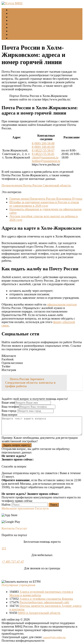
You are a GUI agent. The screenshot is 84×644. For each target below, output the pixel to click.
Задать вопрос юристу (16, 445)
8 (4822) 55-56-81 (43, 154)
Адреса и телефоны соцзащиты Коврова (46, 598)
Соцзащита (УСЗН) (22, 17)
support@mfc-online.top (54, 637)
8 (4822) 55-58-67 (43, 150)
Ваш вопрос (10, 414)
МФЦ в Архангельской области (39, 612)
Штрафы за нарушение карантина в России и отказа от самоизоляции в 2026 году (44, 204)
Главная (14, 10)
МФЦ (13, 13)
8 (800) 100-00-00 (43, 147)
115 (4, 548)
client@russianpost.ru (45, 157)
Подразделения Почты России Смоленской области (36, 185)
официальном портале (62, 304)
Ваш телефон (10, 406)
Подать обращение (21, 31)
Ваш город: (9, 410)
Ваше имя (8, 402)
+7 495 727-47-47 (13, 561)
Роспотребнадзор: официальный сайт (44, 602)
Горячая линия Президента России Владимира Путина (45, 198)
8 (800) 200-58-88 (43, 143)
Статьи (14, 34)
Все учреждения (20, 27)
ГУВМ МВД (17, 20)
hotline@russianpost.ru (46, 161)
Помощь (15, 38)
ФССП (14, 24)
